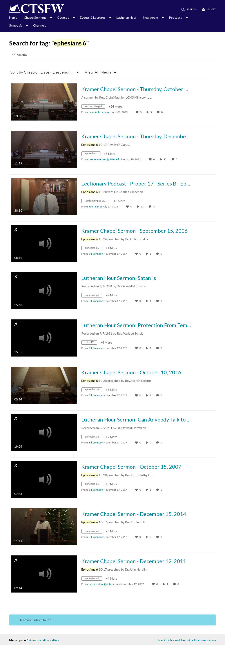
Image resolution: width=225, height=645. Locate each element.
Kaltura (54, 640)
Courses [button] (63, 17)
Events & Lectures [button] (92, 17)
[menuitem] (16, 17)
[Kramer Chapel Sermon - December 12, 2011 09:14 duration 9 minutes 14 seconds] (44, 573)
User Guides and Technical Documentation (186, 640)
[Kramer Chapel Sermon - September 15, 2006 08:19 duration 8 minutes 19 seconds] (44, 243)
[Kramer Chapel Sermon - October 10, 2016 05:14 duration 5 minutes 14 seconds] (44, 385)
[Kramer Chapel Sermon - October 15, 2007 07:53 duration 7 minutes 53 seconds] (44, 479)
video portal (37, 640)
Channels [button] (39, 25)
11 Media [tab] (19, 55)
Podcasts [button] (175, 17)
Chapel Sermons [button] (35, 17)
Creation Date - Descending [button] (42, 72)
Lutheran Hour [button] (126, 17)
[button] (187, 9)
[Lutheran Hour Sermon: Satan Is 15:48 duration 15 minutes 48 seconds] (44, 290)
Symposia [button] (15, 25)
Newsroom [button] (150, 17)
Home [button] (13, 17)
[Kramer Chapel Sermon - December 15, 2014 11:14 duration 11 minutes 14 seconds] (44, 526)
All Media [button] (98, 72)
